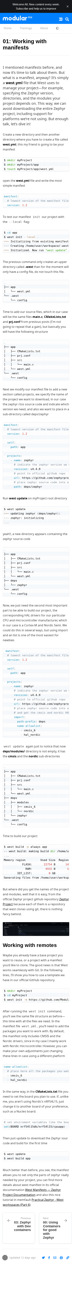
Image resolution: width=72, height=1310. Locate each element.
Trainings (26, 28)
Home (8, 28)
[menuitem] (8, 28)
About (44, 28)
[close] (68, 6)
